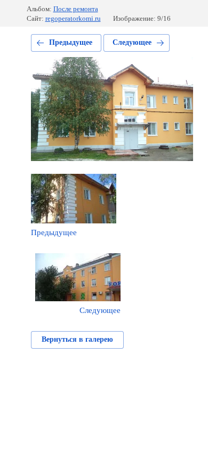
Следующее (132, 42)
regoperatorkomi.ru (73, 18)
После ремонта (75, 9)
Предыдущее (70, 42)
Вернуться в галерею (77, 339)
